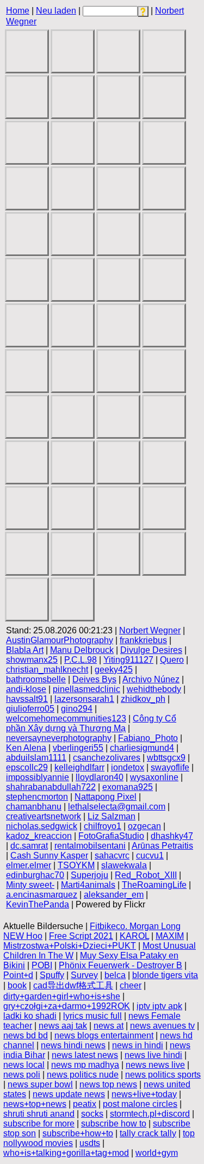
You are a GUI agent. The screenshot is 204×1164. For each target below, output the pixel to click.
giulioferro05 (30, 708)
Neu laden (56, 10)
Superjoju (89, 875)
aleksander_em (114, 894)
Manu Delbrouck (82, 650)
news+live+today (144, 1094)
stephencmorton (37, 796)
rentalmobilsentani (90, 845)
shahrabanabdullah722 (51, 787)
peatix (84, 1104)
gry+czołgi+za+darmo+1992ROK (66, 1006)
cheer (130, 985)
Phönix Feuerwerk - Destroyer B (120, 965)
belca (115, 975)
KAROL (134, 936)
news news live (155, 1064)
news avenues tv (162, 1025)
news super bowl (40, 1084)
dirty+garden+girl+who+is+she (61, 996)
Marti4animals (88, 884)
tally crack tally (148, 1133)
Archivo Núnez (151, 679)
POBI (42, 965)
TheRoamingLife (154, 884)
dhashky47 (172, 836)
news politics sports (163, 1074)
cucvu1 (150, 855)
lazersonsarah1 (84, 699)
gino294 (76, 708)
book (17, 985)
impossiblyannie (37, 777)
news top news (108, 1084)
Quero (172, 659)
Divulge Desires (151, 650)
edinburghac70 (35, 875)
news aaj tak (63, 1025)
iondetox (127, 767)
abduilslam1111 (36, 757)
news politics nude (83, 1074)
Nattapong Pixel (106, 796)
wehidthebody (154, 689)
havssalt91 (27, 699)
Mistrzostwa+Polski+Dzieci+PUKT (69, 945)
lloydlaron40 (99, 777)
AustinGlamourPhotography (59, 640)
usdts (89, 1143)
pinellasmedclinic (86, 689)
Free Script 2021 (81, 936)
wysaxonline (154, 777)
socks (92, 1113)
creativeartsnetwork (43, 816)
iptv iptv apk (159, 1006)
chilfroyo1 (102, 826)
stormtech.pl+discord (150, 1113)
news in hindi (137, 1045)
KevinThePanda (37, 904)
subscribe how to (113, 1123)
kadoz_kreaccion (39, 836)
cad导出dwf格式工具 (73, 985)
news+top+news (34, 1104)
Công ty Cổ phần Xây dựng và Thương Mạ (91, 723)
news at (108, 1025)
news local (24, 1064)
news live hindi (153, 1055)
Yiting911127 (128, 659)
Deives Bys (94, 679)
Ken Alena (26, 747)
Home (17, 10)
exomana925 (127, 787)
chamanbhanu (33, 806)
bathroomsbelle (36, 679)
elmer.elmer (28, 865)
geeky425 (114, 669)
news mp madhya (85, 1064)
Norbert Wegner (150, 630)
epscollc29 (27, 767)
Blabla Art (25, 650)
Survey (84, 975)
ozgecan (144, 826)
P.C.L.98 (80, 659)
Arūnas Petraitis (162, 845)
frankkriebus (143, 640)
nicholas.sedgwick (41, 826)
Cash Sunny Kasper (49, 855)
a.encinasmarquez (41, 894)
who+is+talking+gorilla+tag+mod (66, 1152)
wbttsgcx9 (166, 757)
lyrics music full (92, 1015)
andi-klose (26, 689)
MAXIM (170, 936)
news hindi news (73, 1045)
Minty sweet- (30, 884)
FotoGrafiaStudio (111, 836)
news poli (21, 1074)
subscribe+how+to (77, 1133)
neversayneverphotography (59, 738)
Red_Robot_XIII (146, 875)
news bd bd (25, 1035)
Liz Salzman (111, 816)
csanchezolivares (106, 757)
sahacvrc (112, 855)
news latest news (85, 1055)
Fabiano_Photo (148, 738)
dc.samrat (29, 845)
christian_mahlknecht (47, 669)
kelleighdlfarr (79, 767)
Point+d (18, 975)
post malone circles (140, 1104)
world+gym (156, 1152)
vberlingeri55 (78, 747)
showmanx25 (32, 659)
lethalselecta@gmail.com (116, 806)
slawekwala (124, 865)
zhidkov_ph (143, 699)
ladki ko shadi (30, 1015)
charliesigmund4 (142, 747)
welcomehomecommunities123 (66, 718)
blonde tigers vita (165, 975)
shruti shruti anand (39, 1113)
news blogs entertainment (103, 1035)
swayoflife (170, 767)
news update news (69, 1094)
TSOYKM (76, 865)
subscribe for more (39, 1123)
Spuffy (52, 975)
